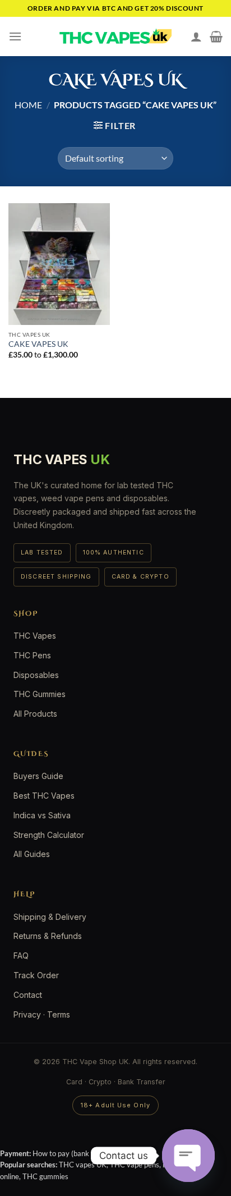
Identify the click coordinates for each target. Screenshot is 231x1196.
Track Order (36, 975)
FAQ (21, 955)
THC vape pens (134, 1164)
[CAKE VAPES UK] (59, 264)
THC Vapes (34, 635)
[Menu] (15, 36)
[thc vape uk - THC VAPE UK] (115, 37)
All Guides (31, 854)
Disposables (36, 675)
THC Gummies (39, 694)
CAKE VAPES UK (38, 344)
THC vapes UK (83, 1164)
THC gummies (45, 1176)
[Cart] (216, 36)
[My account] (196, 36)
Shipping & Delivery (49, 917)
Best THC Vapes (44, 795)
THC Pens (32, 655)
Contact (27, 995)
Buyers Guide (38, 776)
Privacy (27, 1014)
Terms (58, 1014)
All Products (35, 713)
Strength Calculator (48, 835)
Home (28, 104)
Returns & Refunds (47, 936)
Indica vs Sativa (42, 815)
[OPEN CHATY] (188, 1155)
